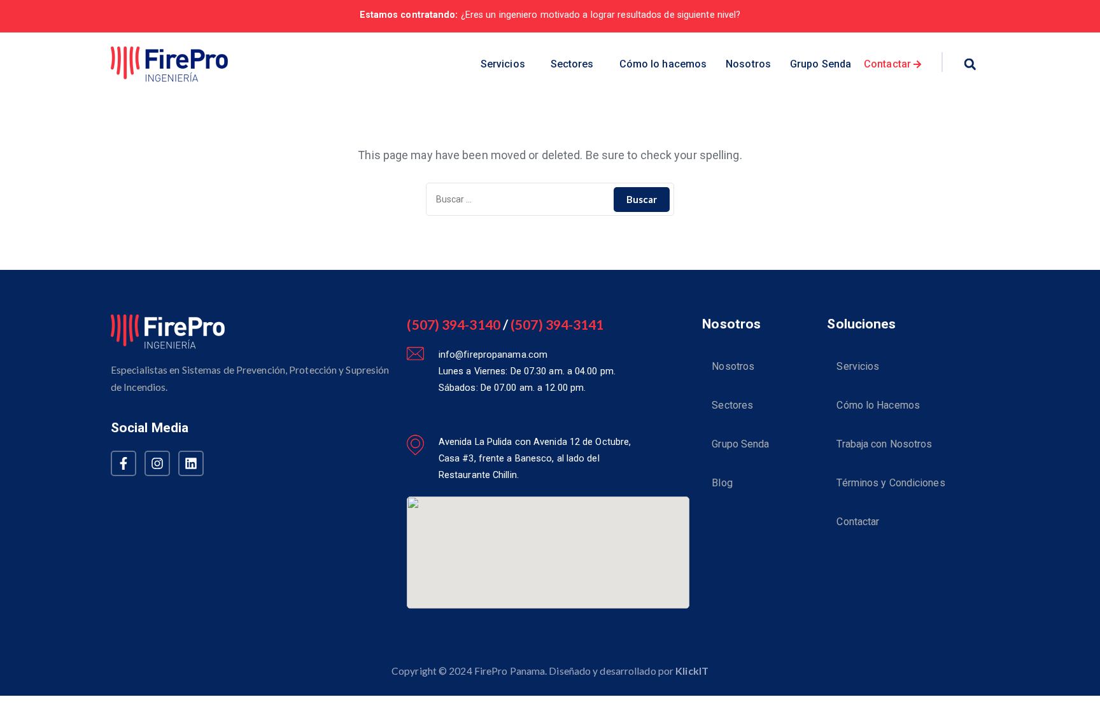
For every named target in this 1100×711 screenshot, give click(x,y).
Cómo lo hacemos (663, 64)
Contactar (857, 522)
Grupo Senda (820, 64)
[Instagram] (157, 463)
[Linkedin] (191, 463)
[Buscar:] (550, 199)
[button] (506, 64)
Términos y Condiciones (890, 483)
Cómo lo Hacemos (878, 405)
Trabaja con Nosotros (884, 444)
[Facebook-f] (123, 463)
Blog (722, 483)
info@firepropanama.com (493, 354)
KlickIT (692, 671)
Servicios (503, 64)
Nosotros (748, 64)
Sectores (572, 64)
